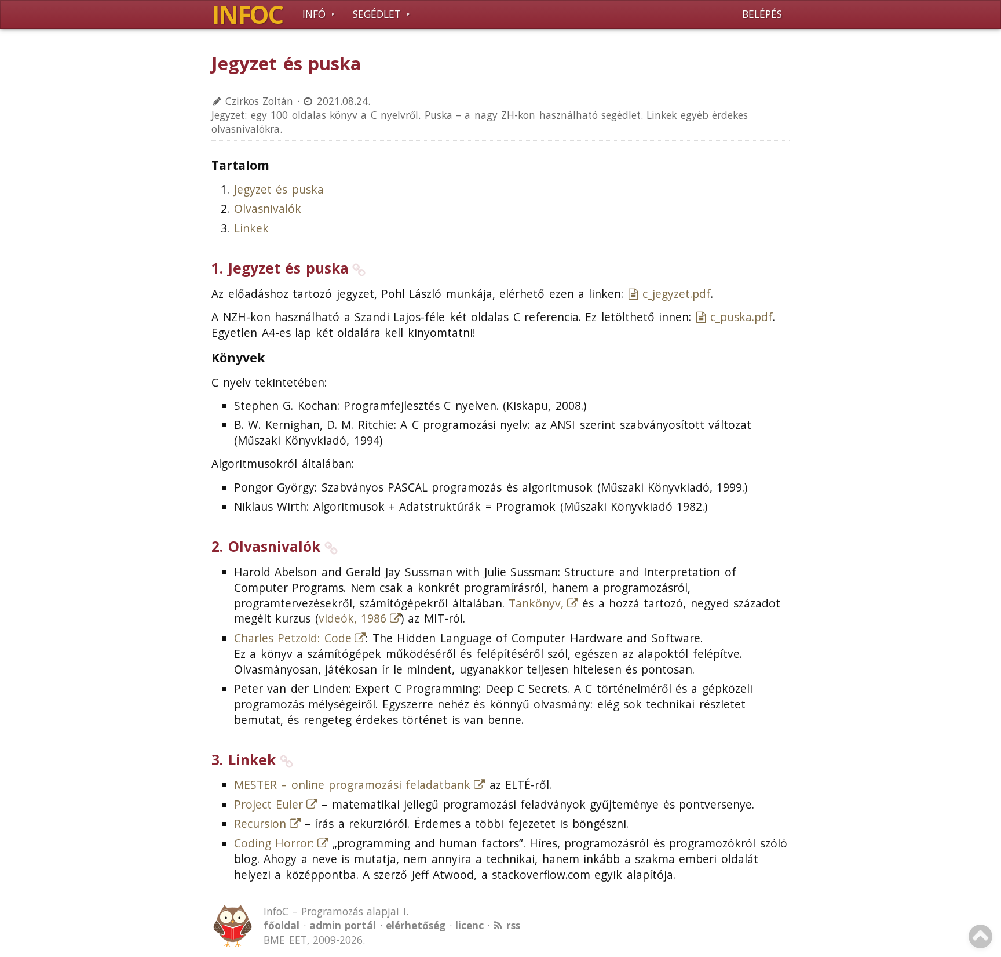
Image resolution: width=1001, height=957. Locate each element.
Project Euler (268, 804)
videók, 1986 (352, 618)
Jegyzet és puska (279, 189)
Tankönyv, (536, 603)
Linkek (251, 228)
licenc (469, 925)
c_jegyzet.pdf (676, 293)
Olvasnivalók (267, 208)
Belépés (762, 14)
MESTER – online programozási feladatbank (352, 784)
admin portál (342, 925)
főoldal (281, 925)
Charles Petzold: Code (293, 638)
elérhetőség (415, 925)
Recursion (260, 823)
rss (513, 925)
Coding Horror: (274, 843)
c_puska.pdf (741, 317)
